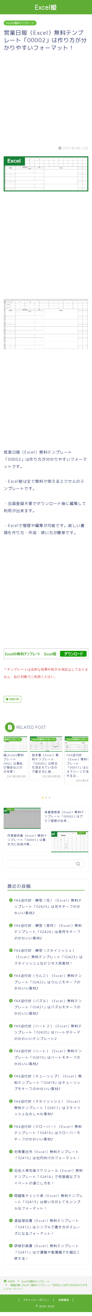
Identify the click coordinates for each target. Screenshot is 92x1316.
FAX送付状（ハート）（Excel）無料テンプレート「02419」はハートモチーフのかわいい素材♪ (48, 1057)
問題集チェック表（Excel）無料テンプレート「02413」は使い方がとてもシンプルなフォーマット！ (48, 1202)
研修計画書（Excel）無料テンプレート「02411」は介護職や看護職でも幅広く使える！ (47, 1252)
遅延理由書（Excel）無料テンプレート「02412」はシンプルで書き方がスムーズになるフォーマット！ (47, 1226)
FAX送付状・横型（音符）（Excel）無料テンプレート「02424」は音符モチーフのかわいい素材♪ (48, 931)
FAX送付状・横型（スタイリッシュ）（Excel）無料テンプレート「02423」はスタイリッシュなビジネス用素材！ (48, 956)
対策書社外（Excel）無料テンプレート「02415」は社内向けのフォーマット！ (47, 1154)
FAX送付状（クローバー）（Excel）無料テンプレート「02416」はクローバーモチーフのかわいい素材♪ (48, 1132)
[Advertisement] (46, 97)
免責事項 (63, 1300)
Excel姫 (46, 7)
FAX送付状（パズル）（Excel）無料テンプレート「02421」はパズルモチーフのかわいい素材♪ (48, 1007)
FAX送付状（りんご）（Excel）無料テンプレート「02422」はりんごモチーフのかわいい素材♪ (48, 982)
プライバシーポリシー (36, 1300)
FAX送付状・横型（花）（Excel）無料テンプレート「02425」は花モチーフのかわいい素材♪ (48, 906)
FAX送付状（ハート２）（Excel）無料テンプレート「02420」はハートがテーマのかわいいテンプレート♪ (48, 1032)
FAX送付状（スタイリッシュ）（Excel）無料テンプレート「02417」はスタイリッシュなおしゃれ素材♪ (48, 1107)
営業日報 (13, 699)
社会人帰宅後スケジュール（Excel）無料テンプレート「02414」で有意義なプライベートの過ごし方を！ (48, 1176)
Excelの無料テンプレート (20, 23)
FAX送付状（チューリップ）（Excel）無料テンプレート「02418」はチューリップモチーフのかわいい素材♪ (48, 1082)
